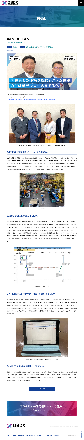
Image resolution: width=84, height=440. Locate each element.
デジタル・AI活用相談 (17, 435)
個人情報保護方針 (72, 435)
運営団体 (56, 435)
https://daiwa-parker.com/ (15, 43)
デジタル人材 (43, 47)
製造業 (15, 47)
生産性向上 (29, 47)
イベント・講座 (30, 435)
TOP (7, 435)
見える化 (35, 47)
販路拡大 (50, 47)
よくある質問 (48, 435)
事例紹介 (39, 435)
